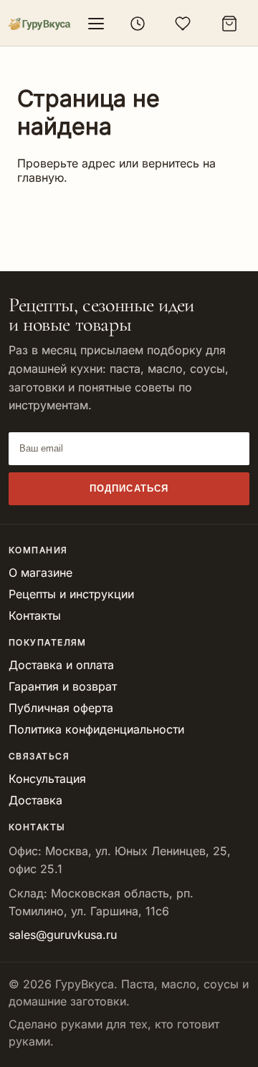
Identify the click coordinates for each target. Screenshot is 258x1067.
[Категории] (96, 23)
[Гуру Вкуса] (39, 24)
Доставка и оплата (61, 665)
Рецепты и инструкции (71, 594)
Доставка (35, 800)
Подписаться (129, 488)
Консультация (47, 778)
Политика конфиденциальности (96, 729)
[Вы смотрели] (138, 23)
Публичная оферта (61, 708)
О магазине (40, 572)
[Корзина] (229, 23)
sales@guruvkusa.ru (63, 934)
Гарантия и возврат (63, 686)
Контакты (35, 615)
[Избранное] (183, 23)
